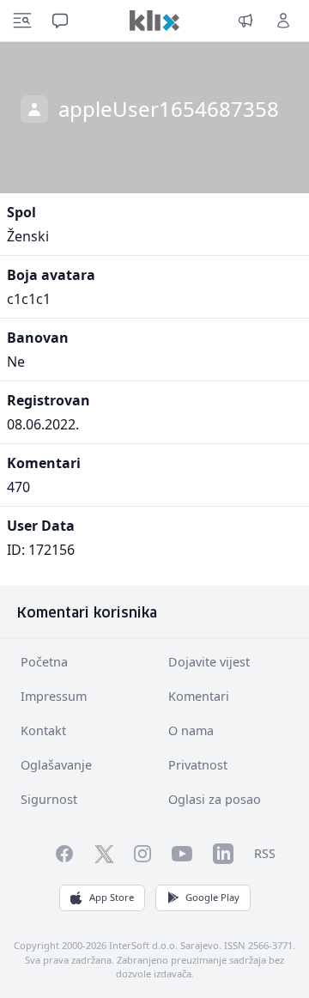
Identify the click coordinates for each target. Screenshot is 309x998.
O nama (191, 730)
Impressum (54, 696)
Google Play (212, 897)
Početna (44, 662)
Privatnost (197, 765)
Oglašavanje (56, 765)
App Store (111, 897)
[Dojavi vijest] (245, 20)
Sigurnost (49, 799)
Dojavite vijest (209, 662)
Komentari (198, 696)
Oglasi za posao (214, 799)
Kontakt (43, 730)
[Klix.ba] (154, 20)
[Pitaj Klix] (60, 20)
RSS (265, 853)
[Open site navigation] (22, 21)
